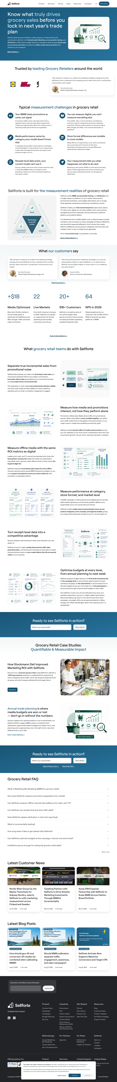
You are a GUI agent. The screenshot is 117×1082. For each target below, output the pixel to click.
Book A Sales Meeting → (58, 336)
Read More (12, 690)
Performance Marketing (81, 1041)
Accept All (74, 1075)
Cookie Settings (103, 1076)
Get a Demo (104, 4)
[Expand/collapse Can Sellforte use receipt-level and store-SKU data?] (107, 810)
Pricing (60, 4)
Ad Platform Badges (101, 1017)
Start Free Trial (82, 1017)
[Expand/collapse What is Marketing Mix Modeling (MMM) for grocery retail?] (107, 789)
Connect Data (47, 1008)
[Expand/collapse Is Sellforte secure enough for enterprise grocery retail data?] (107, 845)
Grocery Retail (64, 1019)
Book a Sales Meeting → (16, 735)
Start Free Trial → (68, 766)
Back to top (105, 852)
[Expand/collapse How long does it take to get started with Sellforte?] (107, 831)
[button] (96, 4)
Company (87, 4)
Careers (97, 1043)
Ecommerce (63, 1008)
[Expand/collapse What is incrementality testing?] (107, 824)
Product (42, 4)
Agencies (62, 1040)
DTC (60, 1011)
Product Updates (100, 1014)
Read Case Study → (58, 283)
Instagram (97, 1048)
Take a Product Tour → (51, 766)
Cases (68, 4)
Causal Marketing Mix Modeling (48, 1041)
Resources (77, 4)
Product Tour (81, 1014)
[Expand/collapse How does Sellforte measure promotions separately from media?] (107, 796)
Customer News (100, 1011)
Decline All (87, 1075)
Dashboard (46, 1011)
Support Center (99, 1019)
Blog (95, 1008)
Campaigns (46, 1014)
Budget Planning (48, 1017)
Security (45, 1019)
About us (97, 1040)
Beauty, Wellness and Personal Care (66, 1028)
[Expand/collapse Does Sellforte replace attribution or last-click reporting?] (107, 817)
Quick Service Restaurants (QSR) (66, 1023)
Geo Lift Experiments (49, 1047)
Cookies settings (62, 1075)
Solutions (51, 4)
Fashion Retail (64, 1014)
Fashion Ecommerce (66, 1017)
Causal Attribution (48, 1045)
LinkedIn (97, 1045)
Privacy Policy (82, 1066)
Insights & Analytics (84, 1045)
